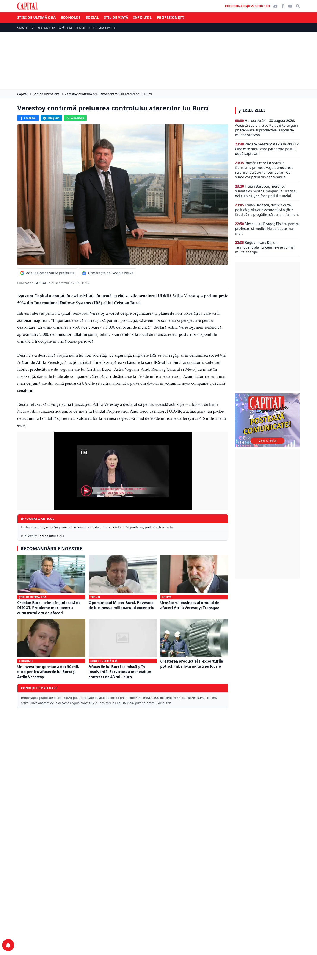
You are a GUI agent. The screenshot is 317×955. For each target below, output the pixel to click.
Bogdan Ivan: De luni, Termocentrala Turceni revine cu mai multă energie (265, 247)
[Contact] (275, 6)
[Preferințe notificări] (8, 945)
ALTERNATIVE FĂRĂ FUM (54, 28)
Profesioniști (170, 17)
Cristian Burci (100, 527)
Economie (71, 17)
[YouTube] (290, 6)
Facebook (30, 118)
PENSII (80, 28)
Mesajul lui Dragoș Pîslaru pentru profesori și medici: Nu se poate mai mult (267, 228)
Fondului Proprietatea (127, 527)
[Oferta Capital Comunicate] (267, 420)
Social (92, 17)
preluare (151, 527)
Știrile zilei (252, 110)
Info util (142, 17)
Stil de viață (116, 17)
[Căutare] (298, 6)
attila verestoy (79, 527)
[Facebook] (283, 6)
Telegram (53, 118)
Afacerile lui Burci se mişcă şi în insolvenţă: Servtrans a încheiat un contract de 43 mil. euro (120, 671)
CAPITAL (41, 283)
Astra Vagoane (56, 527)
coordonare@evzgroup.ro (247, 6)
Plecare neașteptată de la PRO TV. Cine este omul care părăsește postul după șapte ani (267, 149)
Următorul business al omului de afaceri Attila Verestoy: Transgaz (189, 605)
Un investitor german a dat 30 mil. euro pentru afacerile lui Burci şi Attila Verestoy (48, 671)
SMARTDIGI (25, 28)
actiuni (39, 527)
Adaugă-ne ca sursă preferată (50, 273)
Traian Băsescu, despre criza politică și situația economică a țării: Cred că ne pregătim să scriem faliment (267, 210)
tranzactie (166, 527)
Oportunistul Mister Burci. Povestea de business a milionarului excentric (121, 605)
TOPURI (95, 597)
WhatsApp (77, 118)
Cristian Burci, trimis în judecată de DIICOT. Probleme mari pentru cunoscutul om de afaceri (49, 607)
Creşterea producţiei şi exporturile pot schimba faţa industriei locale (191, 664)
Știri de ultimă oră (36, 17)
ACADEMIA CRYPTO (102, 28)
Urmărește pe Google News (110, 273)
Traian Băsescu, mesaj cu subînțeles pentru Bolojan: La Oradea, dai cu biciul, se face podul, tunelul (266, 191)
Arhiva (167, 597)
